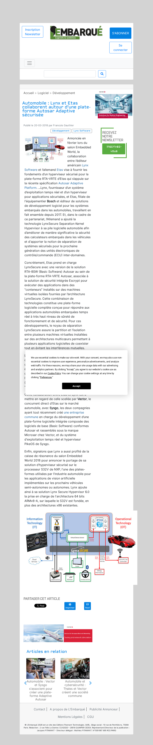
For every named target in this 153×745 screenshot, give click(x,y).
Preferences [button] (46, 377)
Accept (76, 386)
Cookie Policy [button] (54, 373)
